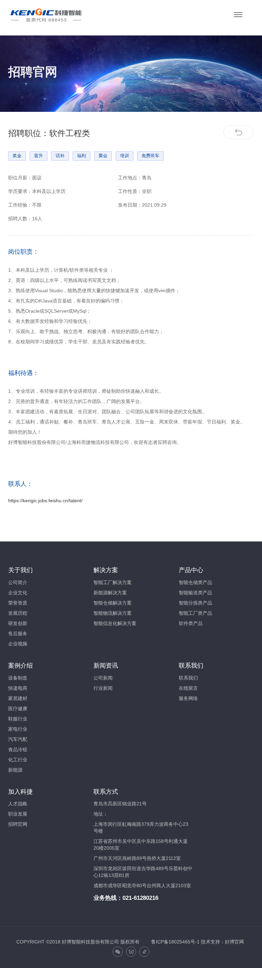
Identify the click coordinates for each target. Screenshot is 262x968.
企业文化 (17, 592)
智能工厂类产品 (195, 613)
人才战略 (17, 803)
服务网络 (188, 698)
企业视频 (17, 643)
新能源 (15, 770)
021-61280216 (140, 898)
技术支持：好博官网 (222, 941)
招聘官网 (17, 824)
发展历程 (17, 613)
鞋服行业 (17, 718)
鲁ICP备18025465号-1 (175, 941)
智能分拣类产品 (195, 603)
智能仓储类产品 (195, 582)
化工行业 (17, 759)
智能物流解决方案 (112, 613)
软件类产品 (191, 623)
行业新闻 (103, 688)
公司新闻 (103, 678)
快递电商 (17, 688)
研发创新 (17, 623)
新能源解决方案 (110, 592)
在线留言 (188, 688)
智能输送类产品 (195, 592)
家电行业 (17, 729)
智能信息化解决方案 (114, 623)
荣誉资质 (17, 603)
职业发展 (17, 814)
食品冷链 (17, 749)
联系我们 (188, 678)
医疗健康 (17, 708)
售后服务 (17, 633)
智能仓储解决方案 (112, 603)
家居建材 (17, 698)
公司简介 (17, 582)
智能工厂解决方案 (112, 582)
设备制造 (17, 678)
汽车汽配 (17, 739)
